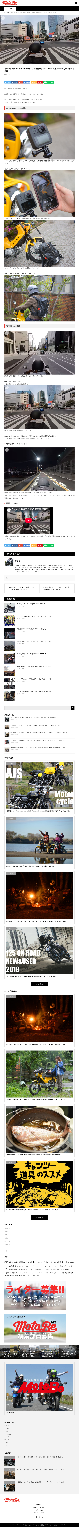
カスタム (7, 1231)
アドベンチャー (39, 1262)
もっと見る (39, 984)
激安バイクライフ (26, 1276)
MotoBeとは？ (39, 1504)
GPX (26, 1262)
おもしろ (7, 1228)
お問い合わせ (39, 1510)
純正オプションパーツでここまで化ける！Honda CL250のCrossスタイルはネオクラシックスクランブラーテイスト (41, 732)
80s (12, 1262)
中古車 (60, 1273)
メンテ (6, 1247)
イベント (46, 1262)
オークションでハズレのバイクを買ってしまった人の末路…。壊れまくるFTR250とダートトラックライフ (38, 740)
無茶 (34, 1275)
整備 (11, 1276)
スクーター (48, 1266)
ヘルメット (65, 1270)
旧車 (14, 1275)
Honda (29, 1262)
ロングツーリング (52, 1273)
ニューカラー (12, 1270)
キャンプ (27, 1266)
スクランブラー (41, 1266)
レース (45, 1273)
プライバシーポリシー (39, 1512)
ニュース (7, 1241)
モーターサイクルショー (28, 1273)
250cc (22, 1262)
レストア (38, 1273)
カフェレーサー (20, 1266)
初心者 (67, 1273)
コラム (10, 8)
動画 (70, 1273)
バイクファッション (35, 1270)
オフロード (62, 1262)
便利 (63, 1273)
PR (33, 1261)
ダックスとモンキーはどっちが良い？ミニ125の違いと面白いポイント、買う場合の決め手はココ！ (36, 725)
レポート (7, 1251)
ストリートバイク (57, 1266)
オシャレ (54, 1262)
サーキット (33, 1266)
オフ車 (70, 1262)
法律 (17, 1275)
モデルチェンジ (16, 1273)
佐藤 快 (17, 561)
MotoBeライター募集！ (39, 1507)
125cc (17, 1262)
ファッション (8, 1244)
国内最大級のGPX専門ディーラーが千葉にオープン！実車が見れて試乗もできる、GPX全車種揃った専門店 (38, 747)
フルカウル (57, 1269)
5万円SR (7, 1262)
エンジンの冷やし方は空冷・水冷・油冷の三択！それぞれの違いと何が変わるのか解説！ (34, 717)
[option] (10, 1352)
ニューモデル (22, 1270)
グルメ (6, 1235)
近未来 (37, 1275)
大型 (7, 1275)
